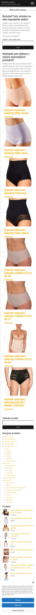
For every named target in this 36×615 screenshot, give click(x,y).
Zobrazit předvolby (18, 610)
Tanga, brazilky (10, 475)
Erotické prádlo (9, 446)
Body (7, 449)
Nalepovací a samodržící (13, 490)
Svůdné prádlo (7, 2)
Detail (11, 117)
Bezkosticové (10, 483)
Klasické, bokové (11, 466)
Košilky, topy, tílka (9, 478)
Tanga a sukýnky (11, 461)
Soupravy (9, 458)
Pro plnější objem (11, 492)
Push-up (8, 495)
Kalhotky (7, 463)
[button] (33, 582)
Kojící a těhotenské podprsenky (16, 488)
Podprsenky (8, 480)
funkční (10, 471)
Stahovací (9, 473)
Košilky (8, 453)
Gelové (8, 485)
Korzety (8, 451)
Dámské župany (9, 444)
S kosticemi (10, 497)
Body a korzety (8, 436)
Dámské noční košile (10, 441)
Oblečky (8, 456)
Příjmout (18, 600)
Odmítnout (18, 605)
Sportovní (9, 468)
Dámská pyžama (9, 439)
